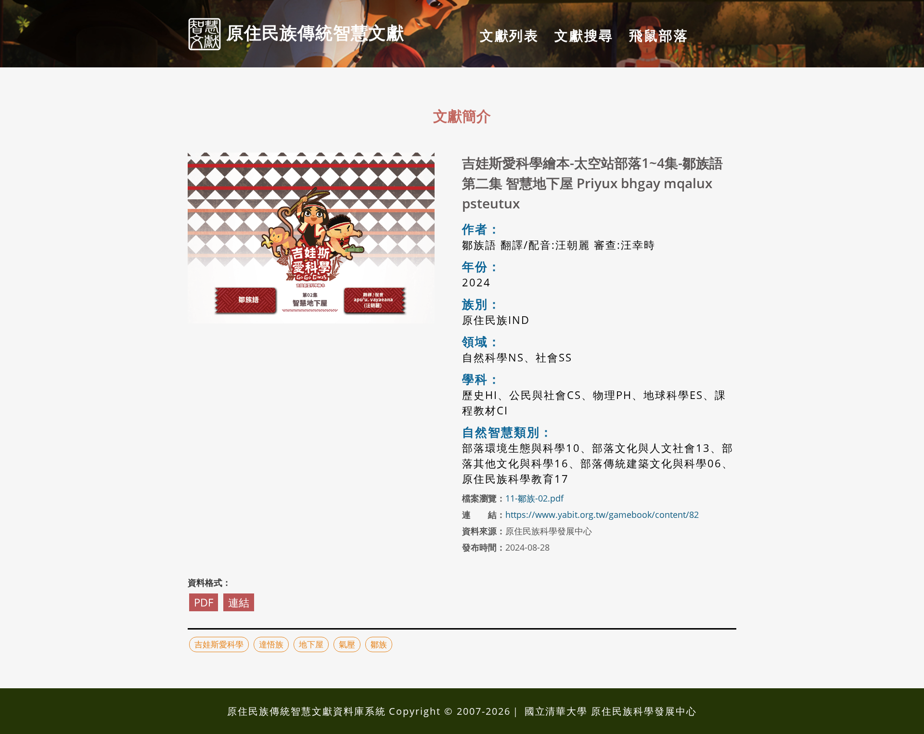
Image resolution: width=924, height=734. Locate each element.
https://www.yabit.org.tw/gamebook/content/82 (602, 514)
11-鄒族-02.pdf (534, 498)
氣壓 (347, 644)
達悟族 (271, 644)
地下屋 (311, 644)
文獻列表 (509, 35)
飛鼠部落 (658, 35)
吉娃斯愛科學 (219, 644)
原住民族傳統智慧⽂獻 (312, 32)
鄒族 (379, 644)
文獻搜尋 (584, 35)
